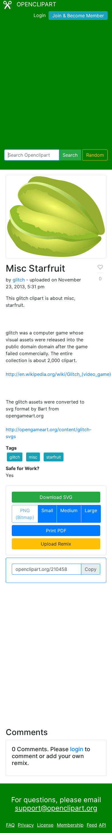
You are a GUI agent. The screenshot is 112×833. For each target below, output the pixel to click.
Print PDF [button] (56, 530)
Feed (92, 825)
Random (95, 155)
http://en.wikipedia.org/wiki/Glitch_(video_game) (58, 374)
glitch (19, 280)
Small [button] (47, 510)
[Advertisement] (56, 86)
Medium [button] (69, 510)
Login (40, 15)
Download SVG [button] (56, 497)
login (76, 749)
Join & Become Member (78, 15)
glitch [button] (14, 457)
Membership (70, 825)
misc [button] (33, 457)
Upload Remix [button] (56, 544)
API (102, 825)
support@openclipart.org (56, 808)
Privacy (26, 825)
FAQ (10, 825)
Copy (90, 569)
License (45, 825)
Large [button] (91, 510)
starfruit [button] (53, 457)
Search (70, 155)
